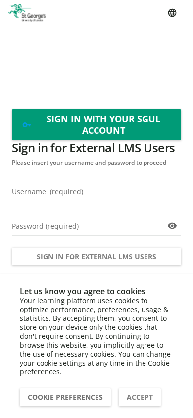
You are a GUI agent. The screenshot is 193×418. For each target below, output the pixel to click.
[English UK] (172, 13)
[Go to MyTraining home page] (27, 13)
